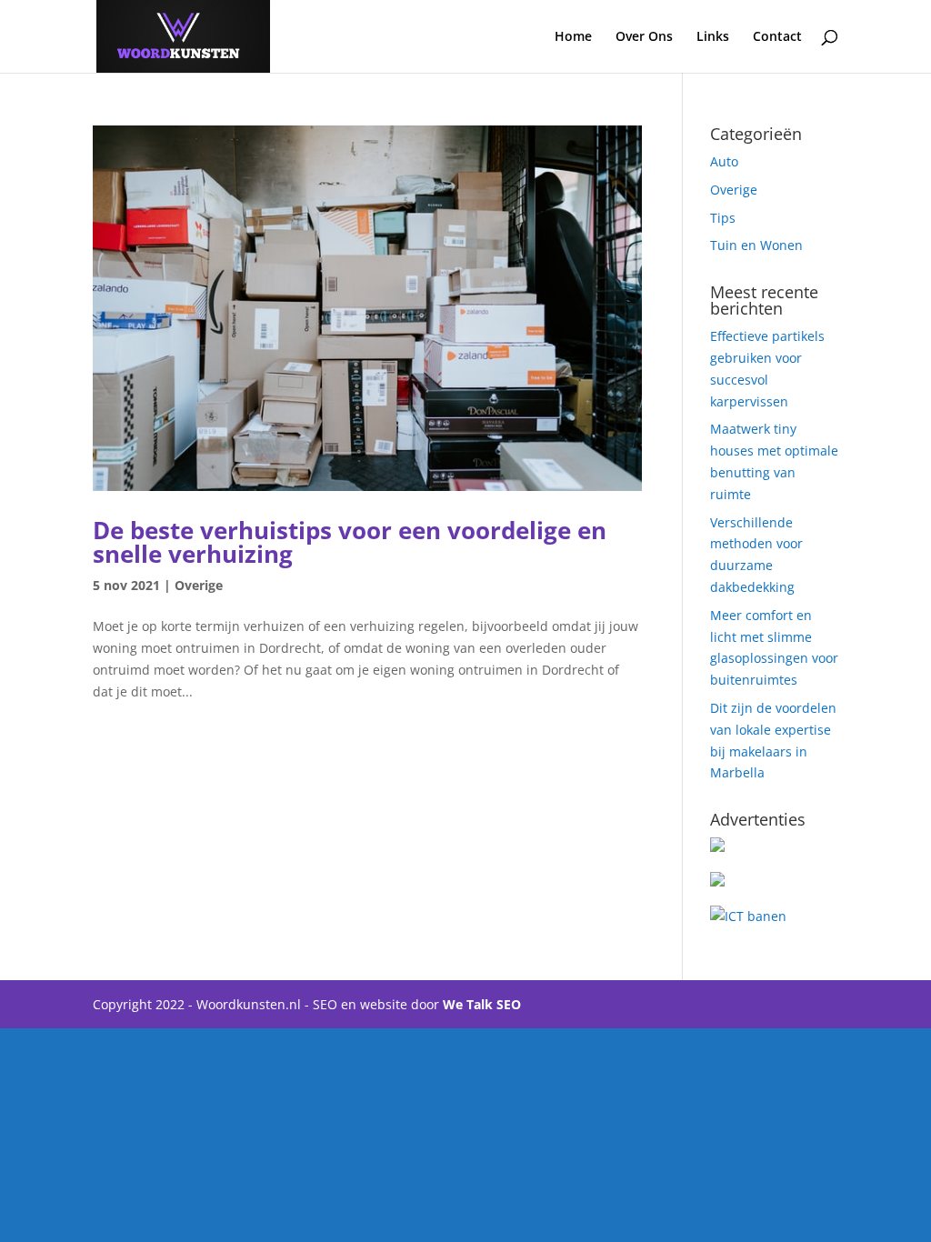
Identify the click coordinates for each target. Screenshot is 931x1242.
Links (712, 37)
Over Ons (644, 37)
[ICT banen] (748, 916)
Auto (724, 161)
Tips (723, 217)
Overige (199, 585)
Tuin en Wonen (756, 245)
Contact (777, 37)
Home (573, 37)
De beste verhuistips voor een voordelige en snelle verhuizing (349, 542)
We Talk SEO (482, 1004)
